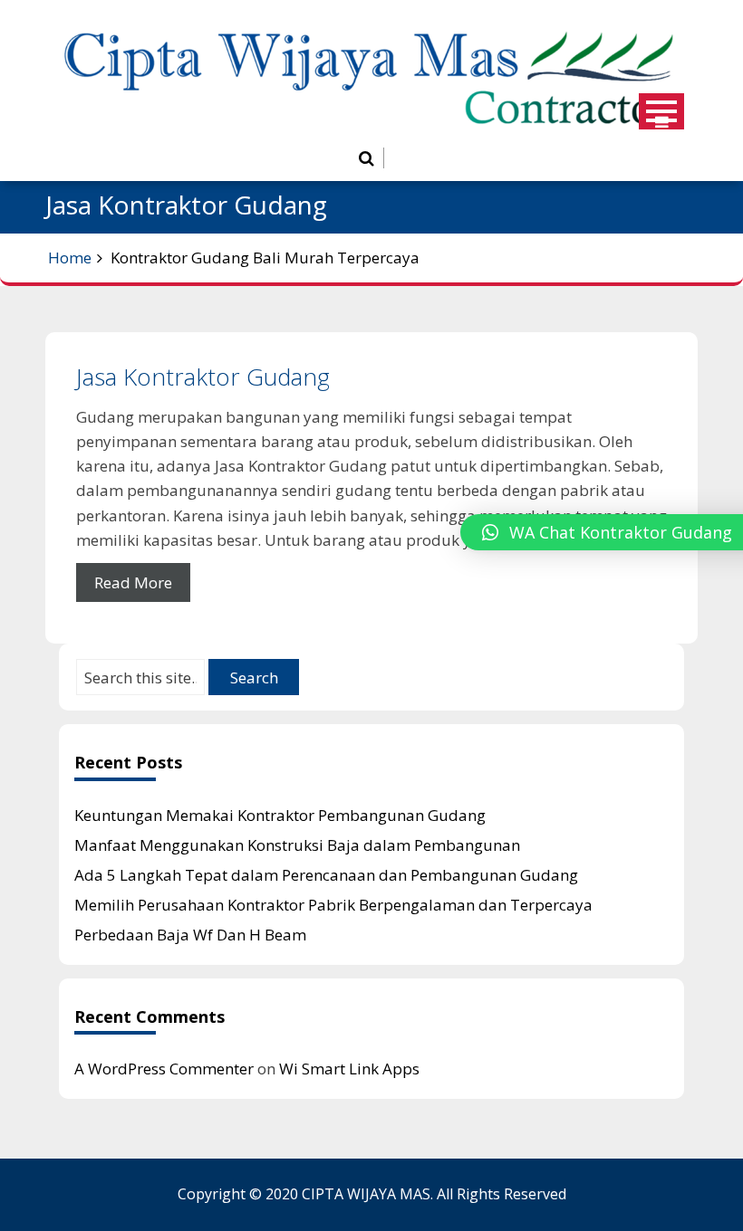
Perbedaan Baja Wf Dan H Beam (190, 934)
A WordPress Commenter (164, 1068)
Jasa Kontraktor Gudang (203, 376)
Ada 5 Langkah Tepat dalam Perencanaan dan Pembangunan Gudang (326, 874)
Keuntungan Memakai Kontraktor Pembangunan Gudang (280, 815)
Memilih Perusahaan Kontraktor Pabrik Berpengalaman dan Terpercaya (333, 904)
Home (70, 257)
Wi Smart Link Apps (349, 1068)
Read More (133, 582)
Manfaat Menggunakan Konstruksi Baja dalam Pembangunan (297, 845)
